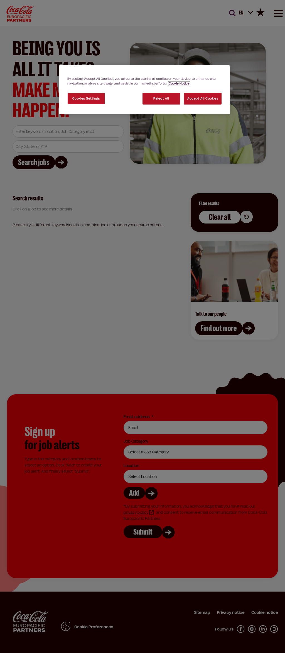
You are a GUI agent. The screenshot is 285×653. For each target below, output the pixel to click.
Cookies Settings (86, 98)
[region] (144, 89)
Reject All (161, 98)
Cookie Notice (179, 83)
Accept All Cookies (202, 98)
